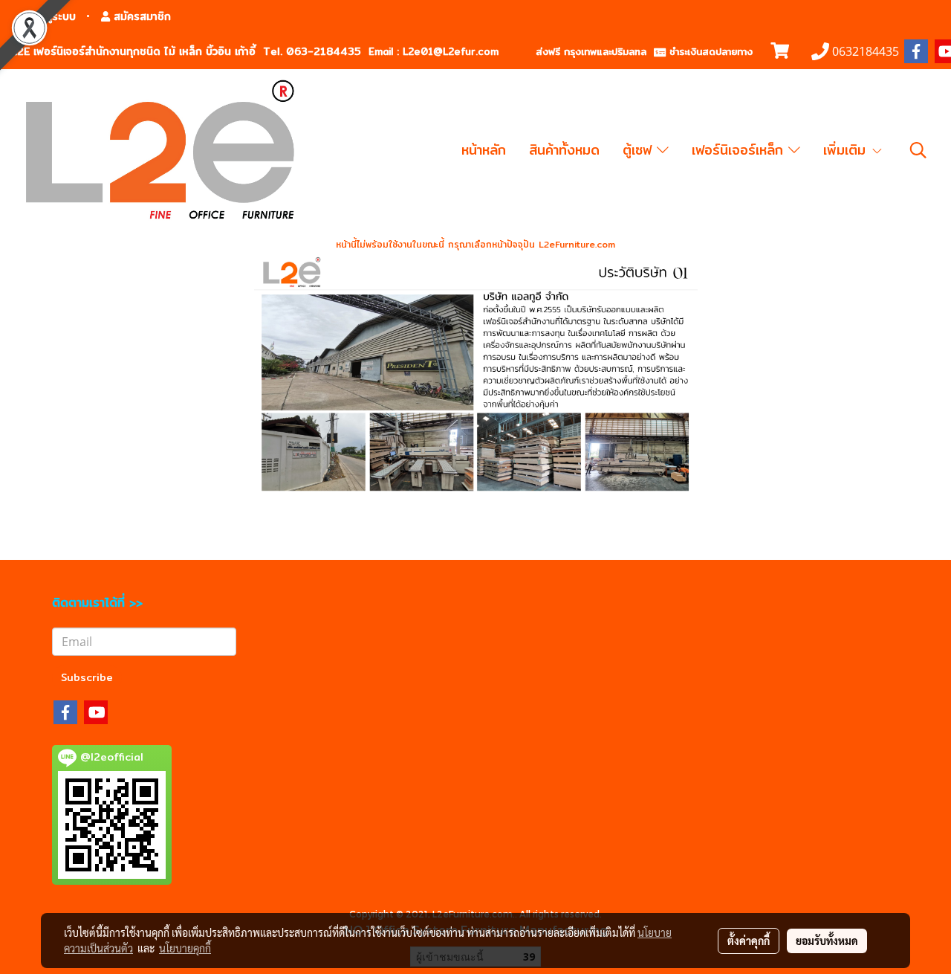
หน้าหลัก (483, 150)
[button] (918, 150)
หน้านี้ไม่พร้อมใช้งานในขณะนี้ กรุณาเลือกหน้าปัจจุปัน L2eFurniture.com (475, 244)
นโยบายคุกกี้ (185, 948)
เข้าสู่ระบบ (51, 16)
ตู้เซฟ (640, 150)
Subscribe (87, 677)
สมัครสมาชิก (140, 16)
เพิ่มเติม (847, 150)
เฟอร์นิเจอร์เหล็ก (740, 150)
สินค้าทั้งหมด (564, 150)
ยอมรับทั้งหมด (827, 940)
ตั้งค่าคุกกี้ (748, 940)
